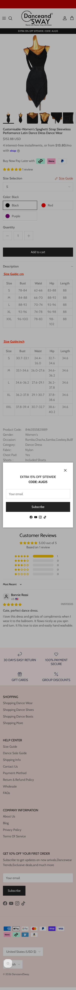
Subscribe (38, 507)
